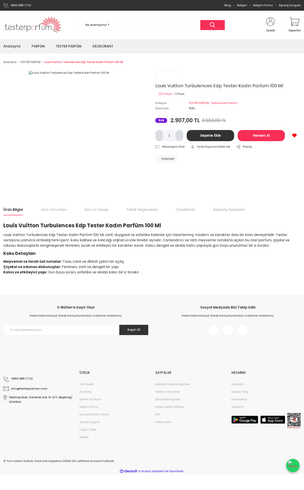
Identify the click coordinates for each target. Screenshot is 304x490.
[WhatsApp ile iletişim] (293, 465)
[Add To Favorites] (294, 135)
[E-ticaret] (151, 471)
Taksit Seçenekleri (142, 209)
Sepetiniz (237, 407)
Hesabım (237, 384)
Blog (228, 5)
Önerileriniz (185, 209)
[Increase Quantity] (179, 135)
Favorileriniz (239, 399)
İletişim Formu (263, 5)
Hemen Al (261, 135)
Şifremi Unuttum (90, 399)
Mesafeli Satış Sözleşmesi (172, 384)
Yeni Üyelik (86, 384)
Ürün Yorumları (54, 209)
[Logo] (33, 25)
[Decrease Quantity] (159, 135)
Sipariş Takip (240, 392)
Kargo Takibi (87, 429)
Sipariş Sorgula (290, 5)
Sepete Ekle (210, 135)
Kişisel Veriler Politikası (169, 407)
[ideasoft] (129, 471)
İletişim (242, 5)
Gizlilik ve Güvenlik (167, 392)
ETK (157, 414)
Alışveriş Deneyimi (228, 209)
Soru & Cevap (96, 209)
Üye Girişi (85, 392)
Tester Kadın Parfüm (224, 103)
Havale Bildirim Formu (94, 414)
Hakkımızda (163, 422)
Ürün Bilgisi (13, 209)
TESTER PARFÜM (199, 103)
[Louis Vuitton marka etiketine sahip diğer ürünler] (168, 76)
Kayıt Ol (134, 329)
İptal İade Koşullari (167, 399)
